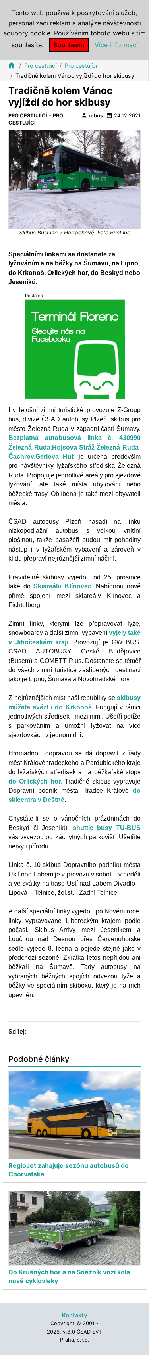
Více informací (116, 45)
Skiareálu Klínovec (62, 586)
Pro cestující (40, 65)
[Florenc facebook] (75, 349)
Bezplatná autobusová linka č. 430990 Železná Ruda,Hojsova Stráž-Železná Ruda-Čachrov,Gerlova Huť (74, 447)
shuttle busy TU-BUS (107, 828)
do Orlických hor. (35, 781)
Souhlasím (69, 45)
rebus (92, 115)
